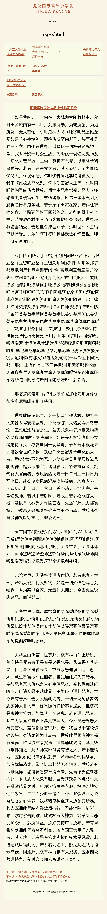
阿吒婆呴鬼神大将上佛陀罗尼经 (53, 107)
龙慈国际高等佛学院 (53, 6)
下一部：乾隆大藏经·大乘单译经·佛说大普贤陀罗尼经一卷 (38, 876)
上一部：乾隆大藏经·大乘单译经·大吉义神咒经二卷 (34, 872)
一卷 (58, 52)
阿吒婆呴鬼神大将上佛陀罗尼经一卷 (40, 52)
